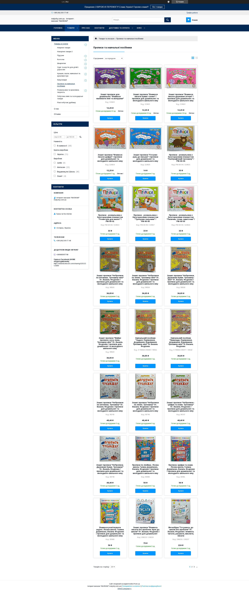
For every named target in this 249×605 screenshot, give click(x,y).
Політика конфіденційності (151, 586)
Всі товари (157, 7)
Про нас (86, 28)
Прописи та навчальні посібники (66, 85)
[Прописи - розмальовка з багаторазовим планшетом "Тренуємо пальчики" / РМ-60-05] (145, 199)
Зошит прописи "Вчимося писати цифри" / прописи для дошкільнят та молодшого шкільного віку (110, 158)
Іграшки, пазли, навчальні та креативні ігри (68, 74)
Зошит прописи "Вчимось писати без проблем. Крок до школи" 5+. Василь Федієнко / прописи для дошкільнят (145, 530)
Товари (70, 28)
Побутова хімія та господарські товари (70, 97)
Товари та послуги (106, 39)
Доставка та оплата (119, 28)
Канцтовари (62, 80)
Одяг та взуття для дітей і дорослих (67, 68)
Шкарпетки (61, 63)
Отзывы (57, 114)
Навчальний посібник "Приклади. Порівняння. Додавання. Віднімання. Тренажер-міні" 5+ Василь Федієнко (180, 342)
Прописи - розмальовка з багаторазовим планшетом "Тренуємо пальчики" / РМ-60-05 (145, 218)
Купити (110, 118)
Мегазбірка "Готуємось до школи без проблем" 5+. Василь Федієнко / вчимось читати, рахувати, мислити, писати (181, 531)
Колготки (60, 59)
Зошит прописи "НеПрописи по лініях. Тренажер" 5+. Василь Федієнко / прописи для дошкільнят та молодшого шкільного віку (145, 407)
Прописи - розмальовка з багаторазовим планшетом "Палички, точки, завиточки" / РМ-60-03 (181, 218)
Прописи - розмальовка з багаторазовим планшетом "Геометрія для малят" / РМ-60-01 (110, 218)
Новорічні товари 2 (65, 52)
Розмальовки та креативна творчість (68, 91)
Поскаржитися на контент (131, 586)
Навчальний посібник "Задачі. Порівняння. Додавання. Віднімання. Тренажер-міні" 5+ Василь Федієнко (145, 342)
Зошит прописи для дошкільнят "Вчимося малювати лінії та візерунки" (110, 96)
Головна (58, 28)
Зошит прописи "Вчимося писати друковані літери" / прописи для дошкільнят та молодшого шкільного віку (180, 97)
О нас (56, 109)
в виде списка (196, 58)
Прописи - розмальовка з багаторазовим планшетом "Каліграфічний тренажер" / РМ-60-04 (181, 158)
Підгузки (60, 55)
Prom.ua (137, 584)
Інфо (139, 28)
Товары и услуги (61, 44)
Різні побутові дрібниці (66, 102)
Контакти (99, 28)
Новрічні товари (63, 48)
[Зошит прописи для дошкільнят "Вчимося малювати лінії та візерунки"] (110, 78)
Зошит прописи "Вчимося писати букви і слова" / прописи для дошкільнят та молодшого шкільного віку (145, 97)
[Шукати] (167, 19)
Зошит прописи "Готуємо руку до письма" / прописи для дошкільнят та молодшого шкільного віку (145, 158)
